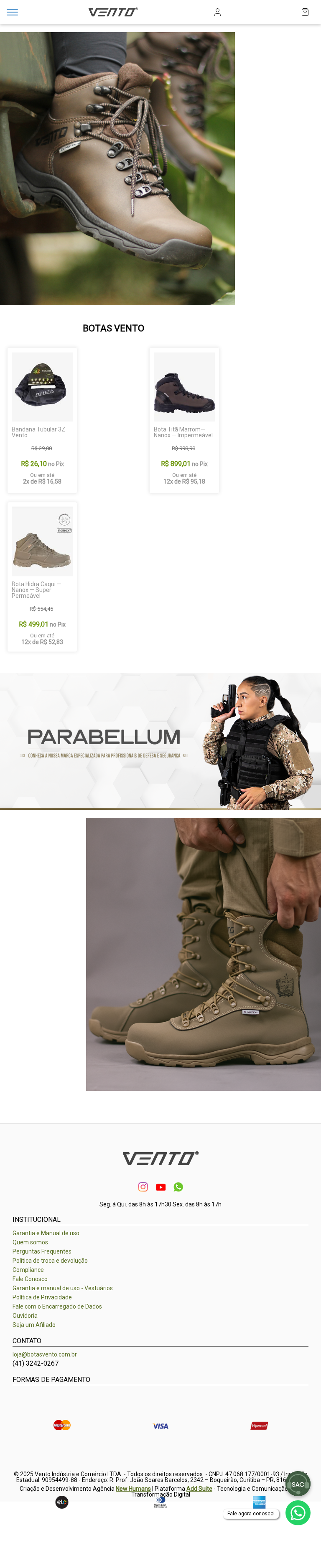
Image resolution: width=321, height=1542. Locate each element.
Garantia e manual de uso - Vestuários (63, 1288)
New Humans (133, 1488)
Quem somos (30, 1242)
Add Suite (199, 1488)
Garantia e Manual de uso (46, 1233)
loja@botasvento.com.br (45, 1354)
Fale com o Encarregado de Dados (57, 1306)
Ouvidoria (25, 1315)
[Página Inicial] (113, 17)
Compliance (28, 1269)
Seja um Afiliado (34, 1324)
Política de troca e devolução (50, 1260)
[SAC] (298, 1483)
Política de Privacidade (42, 1297)
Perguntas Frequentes (42, 1251)
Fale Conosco (30, 1279)
